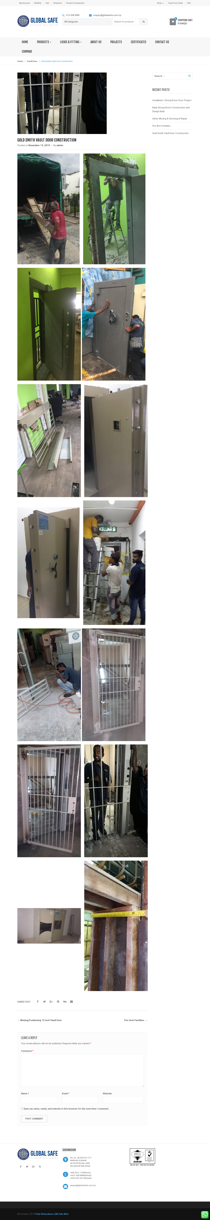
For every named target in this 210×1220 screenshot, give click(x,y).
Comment (27, 1051)
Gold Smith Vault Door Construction (170, 133)
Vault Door (32, 61)
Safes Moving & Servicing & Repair (169, 118)
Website (107, 1093)
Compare (27, 51)
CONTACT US (162, 42)
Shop (159, 3)
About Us (95, 42)
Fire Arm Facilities (136, 1020)
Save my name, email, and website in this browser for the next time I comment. (66, 1108)
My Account (24, 3)
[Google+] (33, 1166)
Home (20, 61)
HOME (25, 42)
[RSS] (40, 1166)
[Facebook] (20, 1166)
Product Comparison (75, 3)
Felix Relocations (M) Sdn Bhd (51, 1214)
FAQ (189, 3)
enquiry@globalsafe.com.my (83, 1185)
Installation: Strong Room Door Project (171, 100)
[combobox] (126, 21)
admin (60, 145)
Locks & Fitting (70, 42)
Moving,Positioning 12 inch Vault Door (39, 1020)
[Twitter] (27, 1166)
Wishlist (37, 3)
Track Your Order (175, 3)
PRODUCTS (43, 42)
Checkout (57, 3)
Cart (47, 3)
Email (65, 1093)
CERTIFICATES (138, 42)
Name (25, 1093)
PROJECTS (116, 42)
